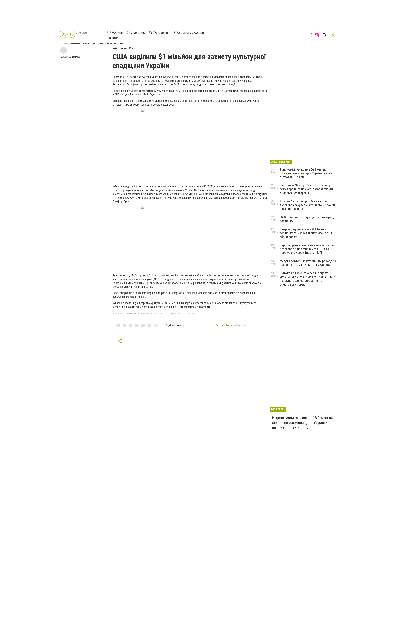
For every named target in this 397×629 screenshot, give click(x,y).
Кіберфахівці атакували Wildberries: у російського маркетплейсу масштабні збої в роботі (306, 233)
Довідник (138, 32)
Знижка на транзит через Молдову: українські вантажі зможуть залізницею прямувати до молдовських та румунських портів (307, 278)
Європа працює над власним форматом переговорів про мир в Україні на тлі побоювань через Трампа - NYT (307, 249)
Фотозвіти (160, 32)
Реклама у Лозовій (190, 32)
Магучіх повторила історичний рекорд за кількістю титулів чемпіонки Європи (308, 263)
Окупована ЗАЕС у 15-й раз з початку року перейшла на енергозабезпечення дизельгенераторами (306, 189)
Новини (117, 32)
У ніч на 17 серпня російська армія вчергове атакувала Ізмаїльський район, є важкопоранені (307, 205)
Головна (63, 43)
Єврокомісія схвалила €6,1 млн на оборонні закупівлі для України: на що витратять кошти (306, 173)
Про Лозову (113, 38)
